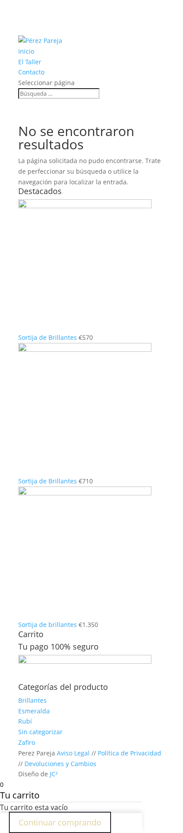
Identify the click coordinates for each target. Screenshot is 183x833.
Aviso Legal (73, 753)
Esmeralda (34, 711)
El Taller (29, 62)
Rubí (25, 721)
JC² (54, 774)
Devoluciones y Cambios (60, 763)
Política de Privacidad (129, 753)
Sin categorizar (40, 732)
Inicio (26, 51)
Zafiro (26, 742)
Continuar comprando (60, 822)
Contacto (31, 72)
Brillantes (32, 700)
